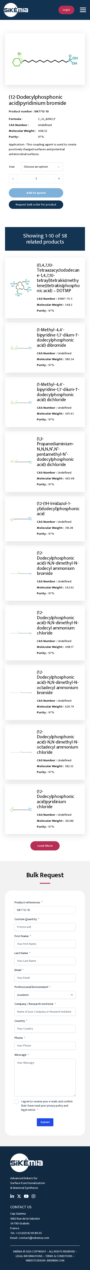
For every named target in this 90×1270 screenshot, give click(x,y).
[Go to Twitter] (19, 1196)
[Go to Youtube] (26, 1196)
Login (66, 9)
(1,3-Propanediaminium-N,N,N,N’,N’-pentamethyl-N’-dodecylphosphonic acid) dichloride (55, 452)
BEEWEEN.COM (55, 1260)
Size (12, 166)
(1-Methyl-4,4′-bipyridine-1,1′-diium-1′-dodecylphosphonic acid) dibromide (58, 337)
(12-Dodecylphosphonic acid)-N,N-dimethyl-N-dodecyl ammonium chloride (58, 623)
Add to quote (36, 192)
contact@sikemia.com (34, 1237)
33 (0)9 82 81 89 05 (30, 1233)
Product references (28, 902)
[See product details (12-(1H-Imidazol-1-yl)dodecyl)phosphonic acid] (21, 518)
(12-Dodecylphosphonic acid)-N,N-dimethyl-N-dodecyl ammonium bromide (58, 563)
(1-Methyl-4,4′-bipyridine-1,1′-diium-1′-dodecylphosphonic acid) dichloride (58, 392)
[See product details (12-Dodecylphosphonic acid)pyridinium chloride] (21, 809)
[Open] (83, 10)
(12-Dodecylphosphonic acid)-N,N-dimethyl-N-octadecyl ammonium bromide (58, 682)
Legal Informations (29, 1256)
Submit (45, 1122)
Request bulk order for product (36, 204)
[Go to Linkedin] (12, 1196)
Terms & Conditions (58, 1256)
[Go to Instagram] (33, 1196)
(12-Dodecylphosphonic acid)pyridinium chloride (55, 799)
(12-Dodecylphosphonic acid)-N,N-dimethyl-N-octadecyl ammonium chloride (58, 742)
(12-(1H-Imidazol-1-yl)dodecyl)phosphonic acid (58, 509)
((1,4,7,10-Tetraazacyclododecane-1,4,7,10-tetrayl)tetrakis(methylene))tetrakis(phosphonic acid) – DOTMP (58, 278)
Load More (45, 845)
